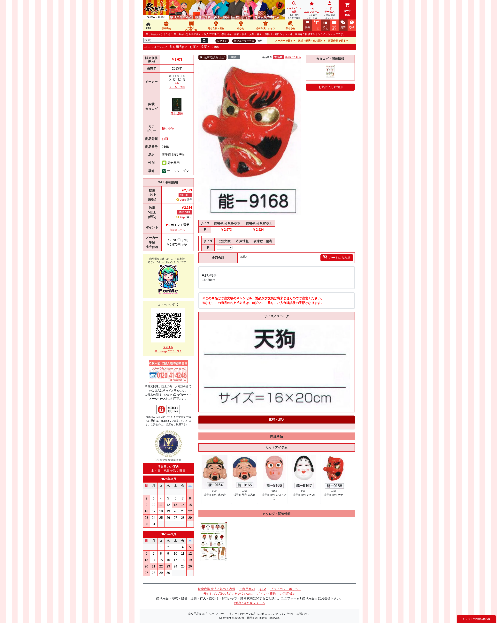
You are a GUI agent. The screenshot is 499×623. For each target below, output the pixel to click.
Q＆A (262, 589)
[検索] (204, 40)
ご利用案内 (247, 589)
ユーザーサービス (329, 13)
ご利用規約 (288, 593)
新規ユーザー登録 (244, 40)
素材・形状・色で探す (310, 40)
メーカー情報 (177, 87)
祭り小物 (168, 128)
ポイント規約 (266, 593)
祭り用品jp (177, 47)
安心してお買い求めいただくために (228, 593)
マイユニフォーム (311, 13)
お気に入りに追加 (331, 87)
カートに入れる (340, 257)
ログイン (222, 40)
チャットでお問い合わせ (476, 619)
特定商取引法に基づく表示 (216, 589)
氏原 (204, 47)
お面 (192, 47)
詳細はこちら (177, 229)
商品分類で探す (337, 40)
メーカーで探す (284, 40)
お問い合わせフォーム (249, 603)
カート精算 (347, 12)
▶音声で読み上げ (212, 57)
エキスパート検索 (294, 13)
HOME (148, 28)
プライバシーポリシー (285, 589)
